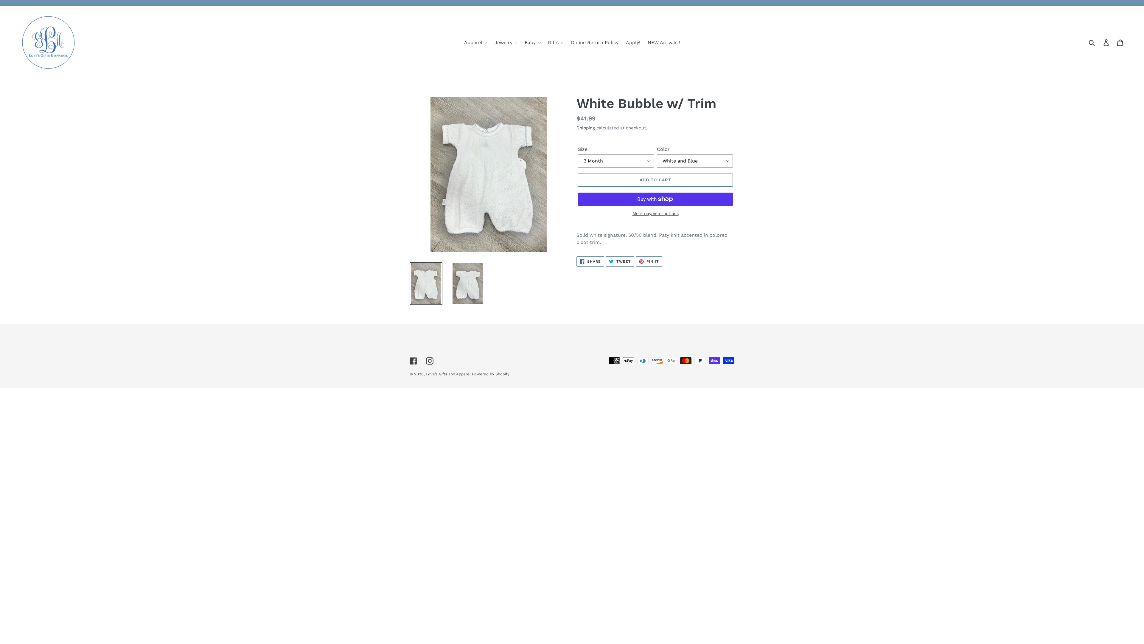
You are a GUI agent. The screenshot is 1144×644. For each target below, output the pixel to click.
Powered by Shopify (490, 374)
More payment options (655, 213)
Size (582, 149)
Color (663, 149)
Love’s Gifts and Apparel (449, 374)
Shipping (585, 128)
